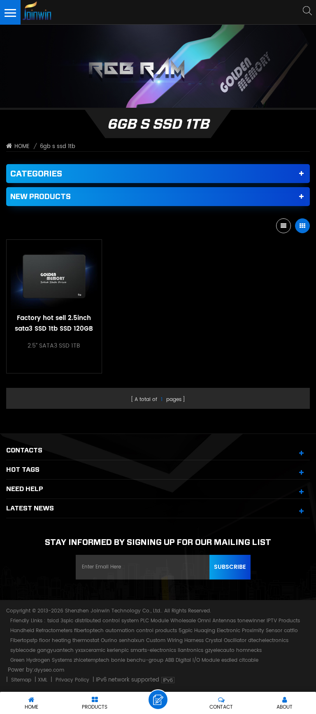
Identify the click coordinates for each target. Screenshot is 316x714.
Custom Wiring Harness (175, 640)
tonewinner (251, 621)
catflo (291, 631)
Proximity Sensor (262, 631)
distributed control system (107, 621)
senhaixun (131, 640)
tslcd (53, 621)
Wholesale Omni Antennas (203, 621)
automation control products (141, 631)
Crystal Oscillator (225, 640)
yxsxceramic (90, 650)
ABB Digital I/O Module (192, 660)
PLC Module (154, 621)
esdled (229, 660)
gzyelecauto (220, 650)
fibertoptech (89, 631)
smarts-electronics (153, 650)
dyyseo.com (49, 670)
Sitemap (21, 680)
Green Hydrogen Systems (41, 660)
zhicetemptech (91, 660)
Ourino (109, 640)
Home (22, 146)
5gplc (186, 631)
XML (42, 680)
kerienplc (118, 650)
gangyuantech (55, 650)
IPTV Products (283, 621)
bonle (118, 660)
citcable (248, 660)
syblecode (22, 650)
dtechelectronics (268, 640)
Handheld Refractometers (41, 631)
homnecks (249, 650)
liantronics (190, 650)
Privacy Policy (72, 680)
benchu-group (145, 660)
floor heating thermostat (69, 640)
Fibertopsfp (23, 640)
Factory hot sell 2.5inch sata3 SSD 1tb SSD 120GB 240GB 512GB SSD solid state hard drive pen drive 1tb (54, 323)
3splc (66, 621)
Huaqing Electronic (217, 631)
